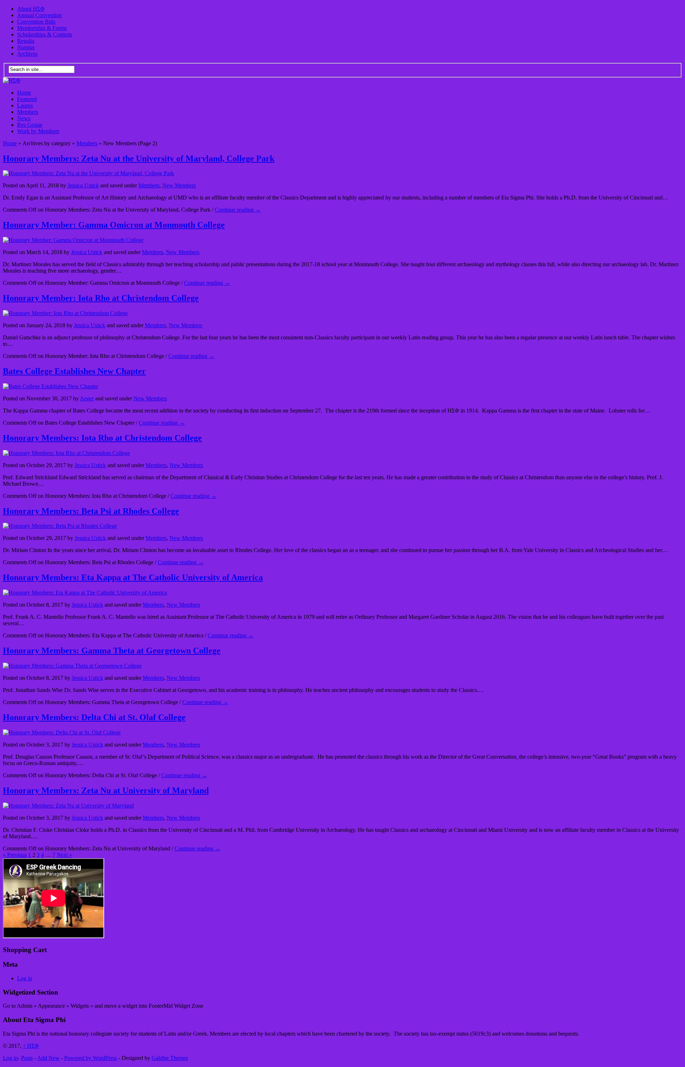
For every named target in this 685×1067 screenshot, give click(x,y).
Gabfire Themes (170, 1058)
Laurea (25, 105)
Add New (48, 1058)
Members (27, 112)
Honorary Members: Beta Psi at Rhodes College (91, 511)
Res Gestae (29, 125)
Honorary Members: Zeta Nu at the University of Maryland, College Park (138, 158)
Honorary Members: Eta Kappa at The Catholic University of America (133, 577)
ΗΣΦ (31, 1046)
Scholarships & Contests (44, 34)
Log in (24, 978)
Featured (27, 99)
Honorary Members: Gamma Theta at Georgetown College (111, 650)
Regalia (25, 41)
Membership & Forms (42, 28)
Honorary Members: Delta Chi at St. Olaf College (94, 717)
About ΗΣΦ (31, 9)
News (23, 118)
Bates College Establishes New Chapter (74, 371)
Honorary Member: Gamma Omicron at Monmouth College (114, 224)
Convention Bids (36, 22)
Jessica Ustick (83, 185)
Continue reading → (238, 210)
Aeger (87, 398)
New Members (179, 185)
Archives (27, 54)
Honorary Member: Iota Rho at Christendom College (101, 298)
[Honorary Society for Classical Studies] (11, 80)
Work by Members (38, 131)
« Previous (15, 855)
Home (24, 93)
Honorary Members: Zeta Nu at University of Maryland (106, 790)
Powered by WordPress (90, 1058)
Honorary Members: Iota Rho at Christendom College (102, 438)
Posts (27, 1058)
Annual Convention (39, 15)
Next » (64, 855)
